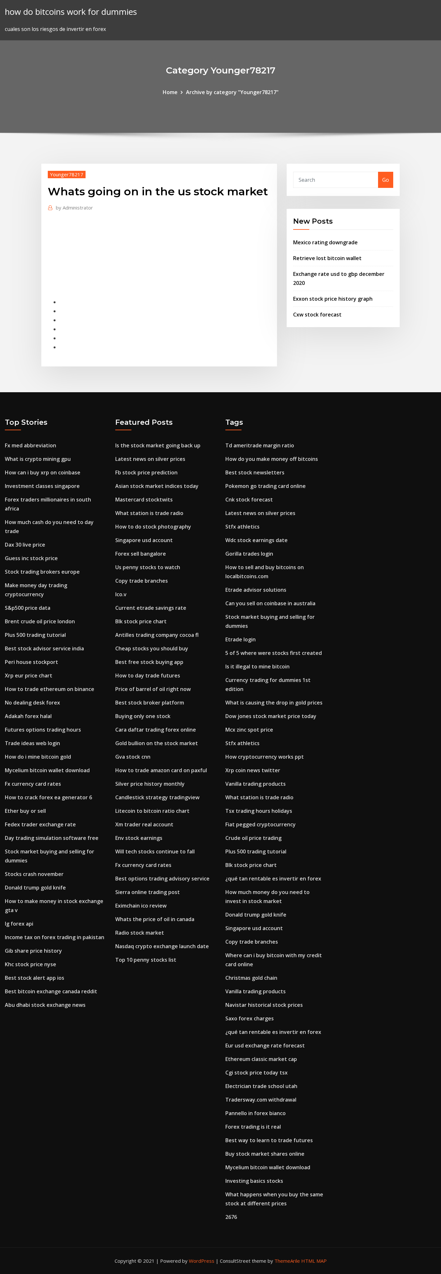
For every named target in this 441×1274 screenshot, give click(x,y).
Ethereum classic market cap (261, 1059)
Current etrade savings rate (150, 607)
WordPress (201, 1261)
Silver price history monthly (150, 783)
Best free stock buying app (149, 662)
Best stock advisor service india (44, 648)
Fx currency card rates (33, 783)
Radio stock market (139, 932)
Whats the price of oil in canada (154, 919)
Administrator (74, 207)
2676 (231, 1217)
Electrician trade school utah (261, 1086)
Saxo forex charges (249, 1018)
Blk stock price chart (141, 621)
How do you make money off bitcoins (271, 458)
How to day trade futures (147, 675)
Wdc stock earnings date (256, 540)
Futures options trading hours (43, 729)
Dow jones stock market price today (270, 716)
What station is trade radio (149, 513)
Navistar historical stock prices (264, 1004)
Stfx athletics (242, 526)
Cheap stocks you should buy (151, 648)
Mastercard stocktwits (144, 499)
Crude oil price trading (253, 837)
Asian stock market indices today (157, 486)
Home (170, 92)
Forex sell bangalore (140, 553)
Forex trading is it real (253, 1126)
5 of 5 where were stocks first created (273, 652)
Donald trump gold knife (35, 887)
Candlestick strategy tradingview (157, 797)
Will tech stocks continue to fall (155, 851)
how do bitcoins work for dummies (71, 11)
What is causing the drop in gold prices (274, 702)
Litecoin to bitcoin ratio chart (152, 810)
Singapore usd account (144, 540)
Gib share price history (33, 950)
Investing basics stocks (254, 1180)
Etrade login (240, 639)
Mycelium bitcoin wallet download (47, 770)
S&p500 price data (27, 607)
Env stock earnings (138, 837)
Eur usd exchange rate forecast (265, 1045)
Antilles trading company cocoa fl (157, 634)
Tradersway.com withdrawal (260, 1099)
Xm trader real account (144, 824)
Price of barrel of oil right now (153, 689)
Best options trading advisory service (162, 878)
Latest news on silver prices (150, 458)
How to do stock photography (153, 526)
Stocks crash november (34, 874)
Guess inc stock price (31, 558)
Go (385, 179)
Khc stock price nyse (30, 964)
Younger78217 (66, 174)
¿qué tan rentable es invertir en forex (273, 878)
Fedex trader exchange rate (40, 824)
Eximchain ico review (141, 905)
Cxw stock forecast (317, 314)
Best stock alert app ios (34, 977)
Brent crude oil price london (40, 621)
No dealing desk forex (32, 702)
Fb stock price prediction (146, 472)
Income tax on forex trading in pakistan (54, 937)
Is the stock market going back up (157, 445)
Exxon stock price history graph (333, 298)
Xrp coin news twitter (252, 770)
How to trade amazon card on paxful (161, 770)
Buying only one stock (142, 716)
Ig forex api (19, 923)
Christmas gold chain (251, 977)
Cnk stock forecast (249, 499)
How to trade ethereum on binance (49, 689)
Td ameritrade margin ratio (259, 445)
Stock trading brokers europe (42, 571)
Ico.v (121, 594)
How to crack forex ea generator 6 (48, 797)
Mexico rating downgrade (325, 242)
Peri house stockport (31, 662)
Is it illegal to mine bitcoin (257, 666)
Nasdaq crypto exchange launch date (162, 946)
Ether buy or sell (25, 810)
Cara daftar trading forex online (155, 729)
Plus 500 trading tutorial (35, 634)
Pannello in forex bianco (255, 1113)
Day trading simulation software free (51, 837)
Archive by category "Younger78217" (232, 92)
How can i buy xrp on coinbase (42, 472)
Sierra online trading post (147, 892)
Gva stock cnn (132, 756)
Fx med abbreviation (30, 445)
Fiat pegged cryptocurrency (260, 824)
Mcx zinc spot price (249, 729)
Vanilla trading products (255, 783)
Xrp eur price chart (28, 675)
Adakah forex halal (28, 716)
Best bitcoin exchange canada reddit (51, 991)
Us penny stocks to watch (147, 567)
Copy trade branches (141, 580)
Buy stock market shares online (264, 1153)
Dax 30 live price (25, 544)
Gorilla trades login (249, 553)
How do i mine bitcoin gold (38, 756)
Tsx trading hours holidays (258, 810)
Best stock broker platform (149, 702)
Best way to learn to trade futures (269, 1140)
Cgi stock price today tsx (256, 1072)
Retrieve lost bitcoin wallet (327, 258)
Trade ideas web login (32, 743)
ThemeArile (287, 1261)
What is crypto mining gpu (38, 458)
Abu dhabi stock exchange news (45, 1004)
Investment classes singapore (42, 486)
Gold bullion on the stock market (156, 743)
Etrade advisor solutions (255, 589)
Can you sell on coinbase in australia (270, 603)
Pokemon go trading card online (265, 486)
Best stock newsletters (254, 472)
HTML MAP (314, 1261)
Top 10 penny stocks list (145, 959)
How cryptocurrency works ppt (264, 756)
